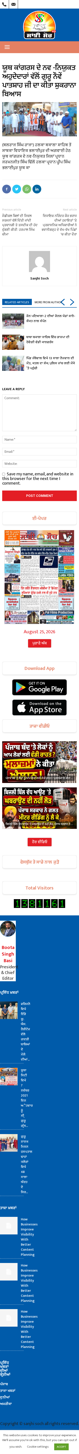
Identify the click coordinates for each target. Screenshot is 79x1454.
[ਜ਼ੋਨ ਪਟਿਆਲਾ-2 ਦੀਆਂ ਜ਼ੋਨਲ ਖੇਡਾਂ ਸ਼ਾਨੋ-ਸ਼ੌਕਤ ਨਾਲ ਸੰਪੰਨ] (13, 321)
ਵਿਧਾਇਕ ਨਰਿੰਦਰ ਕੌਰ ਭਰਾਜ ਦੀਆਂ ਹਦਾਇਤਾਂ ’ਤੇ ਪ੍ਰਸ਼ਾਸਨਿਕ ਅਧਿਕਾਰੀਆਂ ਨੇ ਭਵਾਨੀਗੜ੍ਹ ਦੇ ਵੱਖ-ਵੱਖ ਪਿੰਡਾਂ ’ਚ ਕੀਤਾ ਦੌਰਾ (59, 225)
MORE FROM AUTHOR (48, 302)
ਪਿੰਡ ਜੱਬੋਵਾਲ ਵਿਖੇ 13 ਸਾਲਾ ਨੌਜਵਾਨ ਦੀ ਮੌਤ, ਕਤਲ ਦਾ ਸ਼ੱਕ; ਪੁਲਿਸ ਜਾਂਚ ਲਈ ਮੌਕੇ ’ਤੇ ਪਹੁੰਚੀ (50, 363)
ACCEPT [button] (61, 1446)
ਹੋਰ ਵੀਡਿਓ (39, 842)
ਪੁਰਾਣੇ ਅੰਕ (39, 643)
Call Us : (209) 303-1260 (4, 3)
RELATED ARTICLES (17, 302)
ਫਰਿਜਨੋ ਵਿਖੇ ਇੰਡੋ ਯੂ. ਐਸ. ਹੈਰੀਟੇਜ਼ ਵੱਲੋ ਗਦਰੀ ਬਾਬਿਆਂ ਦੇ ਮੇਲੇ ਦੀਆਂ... (25, 1032)
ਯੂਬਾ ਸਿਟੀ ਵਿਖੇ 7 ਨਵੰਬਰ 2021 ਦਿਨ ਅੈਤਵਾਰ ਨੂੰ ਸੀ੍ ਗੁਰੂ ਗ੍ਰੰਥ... (27, 1098)
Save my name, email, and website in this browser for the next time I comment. (37, 478)
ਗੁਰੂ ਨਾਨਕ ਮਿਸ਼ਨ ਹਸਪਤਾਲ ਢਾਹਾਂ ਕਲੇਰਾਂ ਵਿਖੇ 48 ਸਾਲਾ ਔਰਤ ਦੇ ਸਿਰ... (26, 1164)
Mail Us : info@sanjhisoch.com (13, 3)
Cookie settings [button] (38, 1446)
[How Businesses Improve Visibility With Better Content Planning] (9, 1225)
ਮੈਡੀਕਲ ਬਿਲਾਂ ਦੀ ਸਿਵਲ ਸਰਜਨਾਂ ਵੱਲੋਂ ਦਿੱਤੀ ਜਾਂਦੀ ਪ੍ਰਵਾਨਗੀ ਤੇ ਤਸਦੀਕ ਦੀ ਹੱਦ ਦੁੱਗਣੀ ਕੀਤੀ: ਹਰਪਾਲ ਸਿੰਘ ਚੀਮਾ (20, 225)
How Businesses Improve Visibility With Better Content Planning (29, 1237)
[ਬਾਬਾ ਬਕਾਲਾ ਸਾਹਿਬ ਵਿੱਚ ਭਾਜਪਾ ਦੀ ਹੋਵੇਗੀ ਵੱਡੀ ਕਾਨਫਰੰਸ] (13, 342)
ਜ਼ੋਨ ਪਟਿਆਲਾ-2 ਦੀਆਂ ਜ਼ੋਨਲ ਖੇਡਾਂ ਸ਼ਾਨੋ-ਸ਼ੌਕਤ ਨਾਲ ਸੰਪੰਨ (50, 318)
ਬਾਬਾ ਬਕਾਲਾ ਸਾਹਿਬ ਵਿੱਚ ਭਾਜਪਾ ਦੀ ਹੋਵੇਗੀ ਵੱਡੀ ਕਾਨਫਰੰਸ (47, 339)
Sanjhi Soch (39, 278)
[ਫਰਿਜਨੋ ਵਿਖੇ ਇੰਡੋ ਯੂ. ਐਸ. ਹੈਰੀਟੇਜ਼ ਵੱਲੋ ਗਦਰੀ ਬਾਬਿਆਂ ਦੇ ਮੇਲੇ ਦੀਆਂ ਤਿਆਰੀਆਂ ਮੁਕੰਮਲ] (9, 1010)
